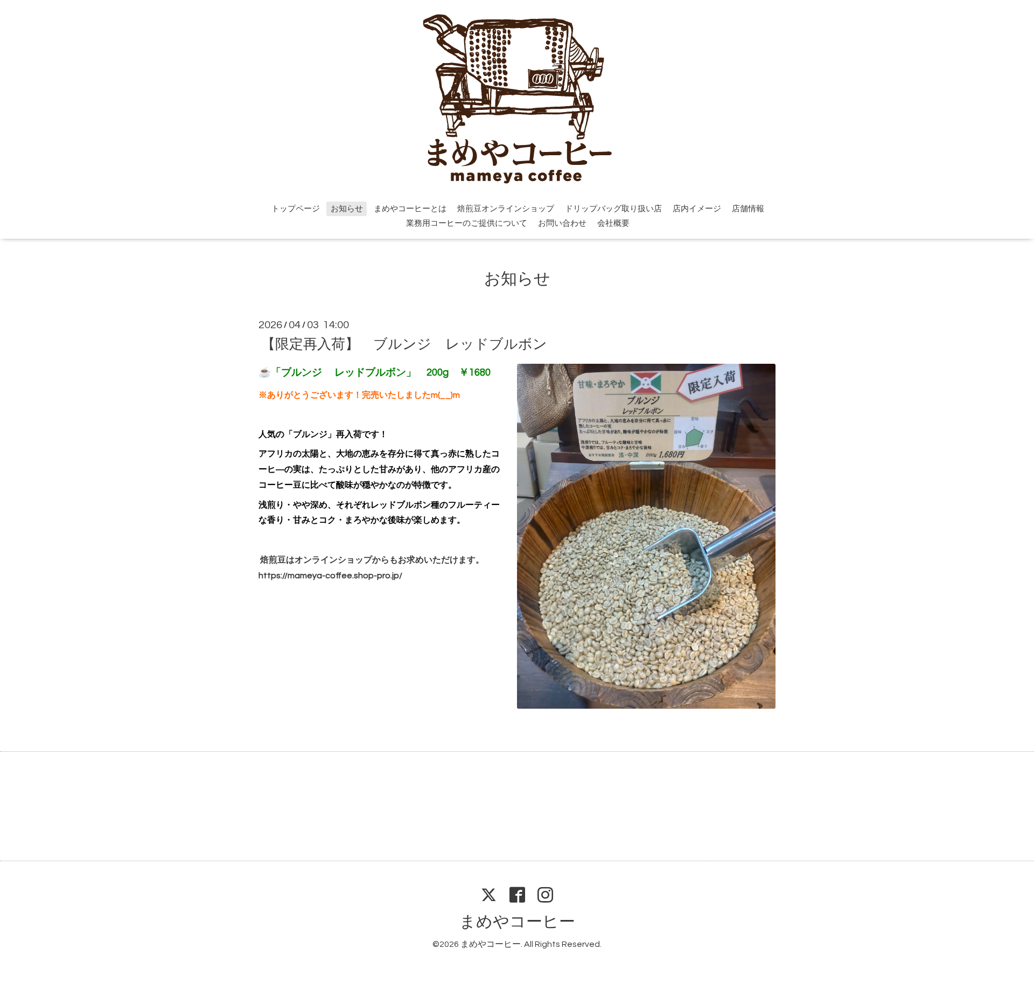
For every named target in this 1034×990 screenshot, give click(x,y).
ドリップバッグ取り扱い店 (613, 209)
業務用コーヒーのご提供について (466, 223)
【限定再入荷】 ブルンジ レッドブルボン (404, 344)
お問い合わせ (562, 223)
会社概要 (613, 223)
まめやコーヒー (517, 921)
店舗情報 (748, 209)
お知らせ (347, 209)
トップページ (295, 209)
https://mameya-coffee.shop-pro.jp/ (330, 575)
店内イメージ (697, 209)
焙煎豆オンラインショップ (505, 209)
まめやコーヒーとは (410, 209)
